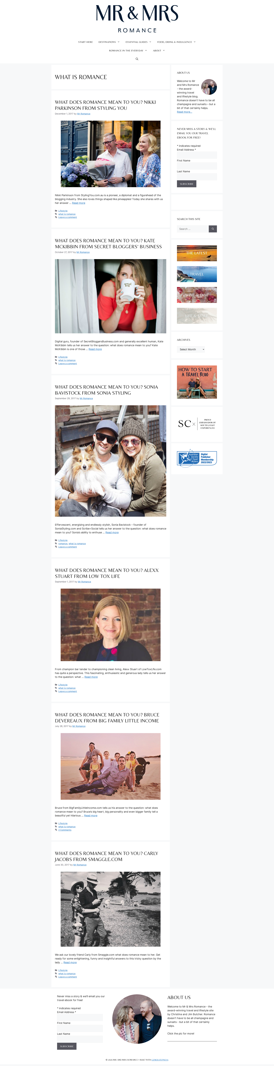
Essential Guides (137, 41)
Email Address (186, 149)
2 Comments (64, 830)
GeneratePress (160, 1060)
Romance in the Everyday (126, 50)
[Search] (213, 228)
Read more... (184, 111)
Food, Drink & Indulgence (174, 41)
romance (63, 543)
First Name (183, 160)
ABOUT (157, 50)
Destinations (107, 41)
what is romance (66, 214)
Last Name (183, 171)
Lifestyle (63, 210)
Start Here (85, 41)
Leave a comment (67, 217)
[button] (137, 59)
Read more (78, 202)
